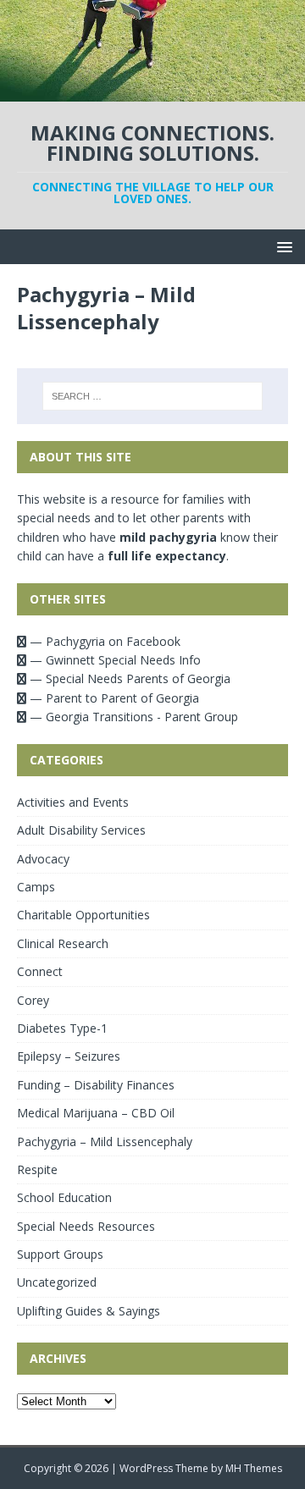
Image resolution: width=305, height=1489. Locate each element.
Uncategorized (57, 1282)
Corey (33, 1000)
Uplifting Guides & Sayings (88, 1311)
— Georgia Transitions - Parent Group (132, 717)
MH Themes (253, 1468)
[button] (282, 246)
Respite (37, 1169)
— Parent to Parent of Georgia (112, 698)
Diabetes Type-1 (62, 1028)
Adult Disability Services (81, 830)
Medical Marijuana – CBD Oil (96, 1113)
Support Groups (60, 1254)
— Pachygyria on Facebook (103, 641)
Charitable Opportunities (83, 915)
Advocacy (43, 859)
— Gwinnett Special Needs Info (113, 660)
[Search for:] (152, 396)
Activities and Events (73, 802)
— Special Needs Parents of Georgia (128, 678)
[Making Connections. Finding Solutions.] (152, 92)
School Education (64, 1197)
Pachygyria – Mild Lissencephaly (104, 1141)
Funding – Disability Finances (96, 1085)
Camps (36, 887)
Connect (40, 971)
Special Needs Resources (86, 1226)
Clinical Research (62, 943)
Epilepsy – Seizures (68, 1056)
